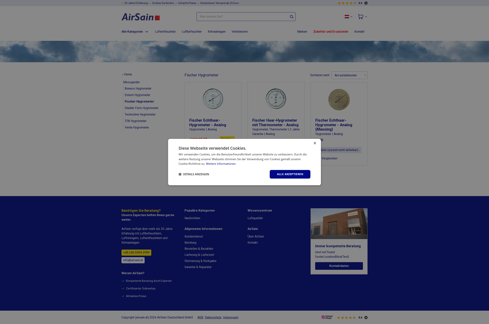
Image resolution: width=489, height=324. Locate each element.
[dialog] (244, 162)
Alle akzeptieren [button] (290, 174)
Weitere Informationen (221, 164)
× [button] (314, 143)
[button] (194, 174)
